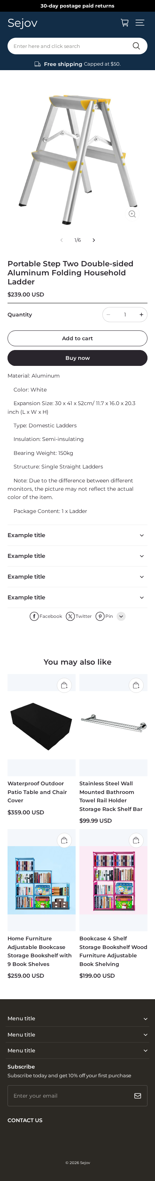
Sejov (85, 1162)
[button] (139, 22)
